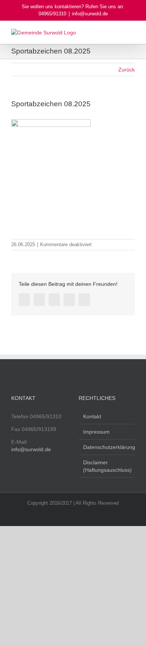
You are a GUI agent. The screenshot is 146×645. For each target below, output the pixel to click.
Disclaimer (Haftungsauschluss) (107, 466)
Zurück (126, 70)
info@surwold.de (90, 13)
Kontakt (92, 416)
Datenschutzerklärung (107, 447)
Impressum (96, 432)
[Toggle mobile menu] (132, 33)
